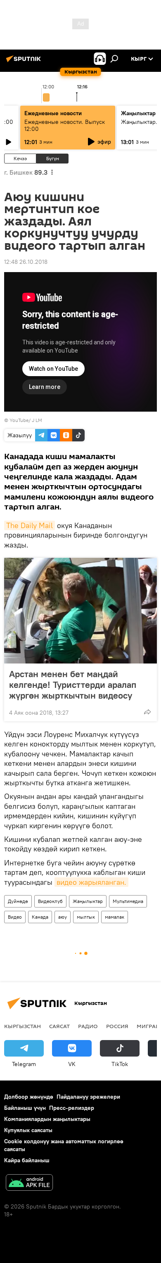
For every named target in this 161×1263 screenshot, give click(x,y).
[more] (147, 712)
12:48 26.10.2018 (25, 261)
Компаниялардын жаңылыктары (47, 1119)
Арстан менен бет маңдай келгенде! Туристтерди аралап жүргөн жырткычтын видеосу (72, 684)
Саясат (59, 1026)
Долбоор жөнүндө (28, 1096)
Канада (40, 917)
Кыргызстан (22, 1026)
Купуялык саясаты (28, 1130)
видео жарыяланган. (91, 882)
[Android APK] (29, 1183)
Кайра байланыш (27, 1160)
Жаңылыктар (88, 901)
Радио (88, 1026)
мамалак (114, 917)
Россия (117, 1026)
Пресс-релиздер (71, 1107)
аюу (62, 917)
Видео (15, 917)
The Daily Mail (29, 525)
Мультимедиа (128, 901)
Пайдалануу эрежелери (88, 1096)
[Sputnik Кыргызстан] (24, 62)
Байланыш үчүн (25, 1107)
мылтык (86, 917)
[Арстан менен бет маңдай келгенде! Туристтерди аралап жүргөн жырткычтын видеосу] (80, 610)
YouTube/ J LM (25, 420)
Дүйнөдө (18, 901)
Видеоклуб (50, 901)
